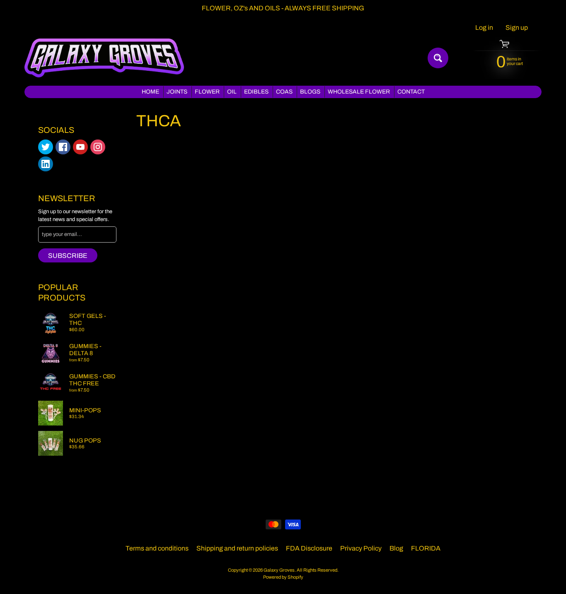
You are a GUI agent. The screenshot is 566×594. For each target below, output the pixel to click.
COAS (284, 92)
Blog (396, 548)
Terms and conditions (157, 548)
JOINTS (177, 92)
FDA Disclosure (309, 548)
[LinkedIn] (45, 163)
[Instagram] (97, 146)
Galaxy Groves (279, 570)
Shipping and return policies (237, 548)
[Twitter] (45, 146)
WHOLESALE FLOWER (359, 92)
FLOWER (207, 92)
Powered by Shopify (283, 577)
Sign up (517, 27)
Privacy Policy (361, 548)
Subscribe (67, 255)
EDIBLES (256, 92)
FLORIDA (425, 548)
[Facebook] (63, 146)
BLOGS (310, 92)
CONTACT (411, 92)
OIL (232, 92)
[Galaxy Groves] (104, 57)
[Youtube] (80, 146)
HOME (150, 92)
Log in (484, 27)
